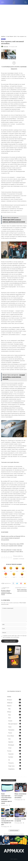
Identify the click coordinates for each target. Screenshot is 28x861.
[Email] (24, 583)
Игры (9, 714)
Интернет (9, 699)
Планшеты (11, 763)
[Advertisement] (14, 19)
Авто (3, 39)
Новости (9, 705)
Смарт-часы (11, 766)
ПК (9, 760)
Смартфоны (11, 769)
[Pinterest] (21, 583)
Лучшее (10, 720)
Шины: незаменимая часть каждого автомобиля (20, 795)
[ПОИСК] (25, 2)
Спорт (9, 747)
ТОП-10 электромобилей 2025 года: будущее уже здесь (7, 821)
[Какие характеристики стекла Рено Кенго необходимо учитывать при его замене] (7, 787)
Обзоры (9, 711)
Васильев (6, 46)
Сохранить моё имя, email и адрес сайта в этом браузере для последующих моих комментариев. (14, 636)
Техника (9, 751)
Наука (9, 726)
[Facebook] (13, 583)
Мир (9, 708)
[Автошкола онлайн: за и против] (21, 812)
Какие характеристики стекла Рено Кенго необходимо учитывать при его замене (6, 798)
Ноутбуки (10, 757)
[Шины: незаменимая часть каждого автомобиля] (21, 787)
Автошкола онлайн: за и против (20, 820)
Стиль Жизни (10, 735)
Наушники (10, 754)
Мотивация (11, 745)
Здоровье (10, 742)
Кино (9, 717)
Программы (11, 729)
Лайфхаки (9, 702)
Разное (10, 732)
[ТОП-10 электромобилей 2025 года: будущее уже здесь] (7, 812)
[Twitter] (17, 583)
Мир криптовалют (12, 723)
